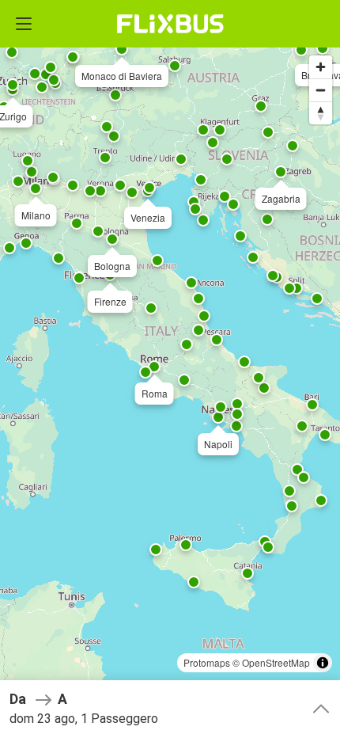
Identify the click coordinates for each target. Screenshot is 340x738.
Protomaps (206, 662)
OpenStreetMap (276, 662)
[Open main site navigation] (23, 24)
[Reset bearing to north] (320, 112)
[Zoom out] (320, 89)
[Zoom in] (320, 66)
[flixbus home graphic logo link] (170, 24)
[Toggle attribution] (322, 662)
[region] (170, 369)
